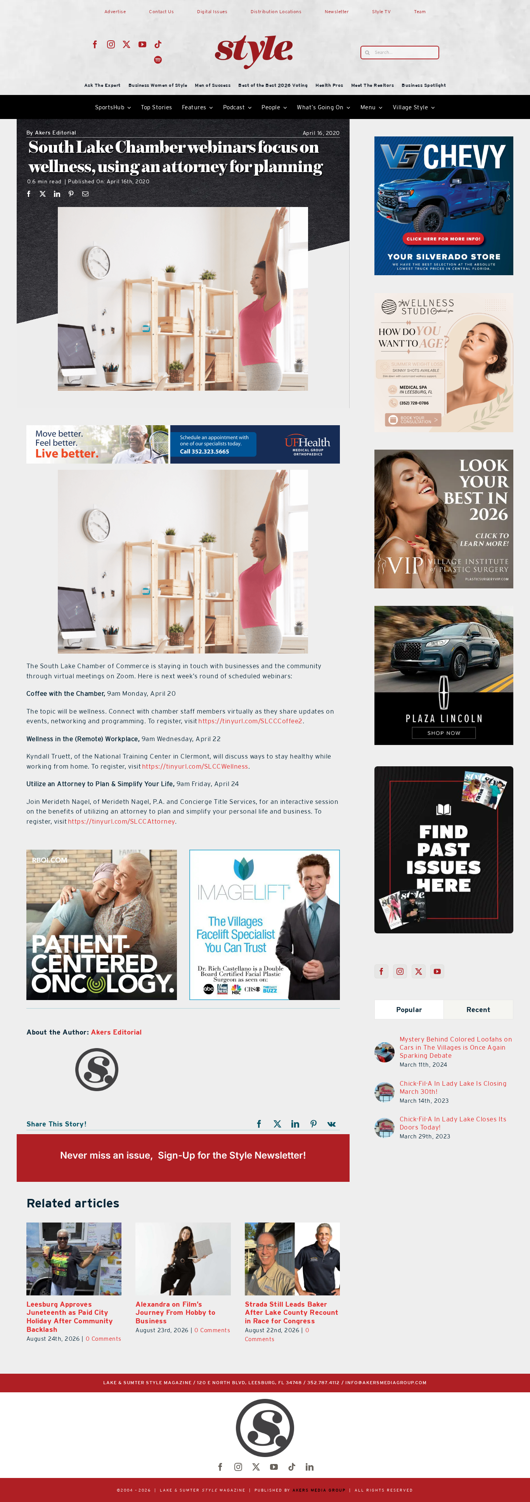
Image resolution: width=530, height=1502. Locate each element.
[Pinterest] (71, 194)
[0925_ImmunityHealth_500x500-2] (443, 610)
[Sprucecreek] (443, 298)
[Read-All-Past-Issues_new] (443, 769)
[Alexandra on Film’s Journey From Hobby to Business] (108, 1259)
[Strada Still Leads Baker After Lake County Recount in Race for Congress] (217, 1259)
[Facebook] (29, 194)
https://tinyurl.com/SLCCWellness (195, 766)
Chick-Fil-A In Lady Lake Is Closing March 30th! (453, 1087)
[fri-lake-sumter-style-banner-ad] (443, 141)
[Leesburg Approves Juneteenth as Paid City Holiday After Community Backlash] (326, 1259)
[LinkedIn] (57, 194)
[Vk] (332, 1124)
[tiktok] (158, 44)
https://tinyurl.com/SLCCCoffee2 (250, 721)
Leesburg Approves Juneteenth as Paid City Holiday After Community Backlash (322, 1316)
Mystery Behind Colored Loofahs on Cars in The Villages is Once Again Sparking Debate (456, 1047)
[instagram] (111, 44)
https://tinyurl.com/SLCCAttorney (121, 821)
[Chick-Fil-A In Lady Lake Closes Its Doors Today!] (384, 1122)
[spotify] (158, 60)
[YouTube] (437, 971)
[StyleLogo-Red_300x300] (254, 17)
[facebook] (95, 44)
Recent (478, 1009)
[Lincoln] (101, 854)
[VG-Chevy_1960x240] (183, 430)
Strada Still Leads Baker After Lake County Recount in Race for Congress (217, 1312)
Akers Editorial (51, 133)
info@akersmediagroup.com (386, 1383)
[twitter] (127, 44)
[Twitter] (419, 971)
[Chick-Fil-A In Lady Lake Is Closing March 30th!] (384, 1087)
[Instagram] (400, 971)
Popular (409, 1009)
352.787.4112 (323, 1383)
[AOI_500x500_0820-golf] (264, 854)
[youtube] (143, 44)
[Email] (85, 194)
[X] (43, 194)
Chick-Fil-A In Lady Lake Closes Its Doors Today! (453, 1123)
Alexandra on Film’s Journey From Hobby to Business (101, 1312)
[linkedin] (310, 1467)
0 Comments (29, 1338)
